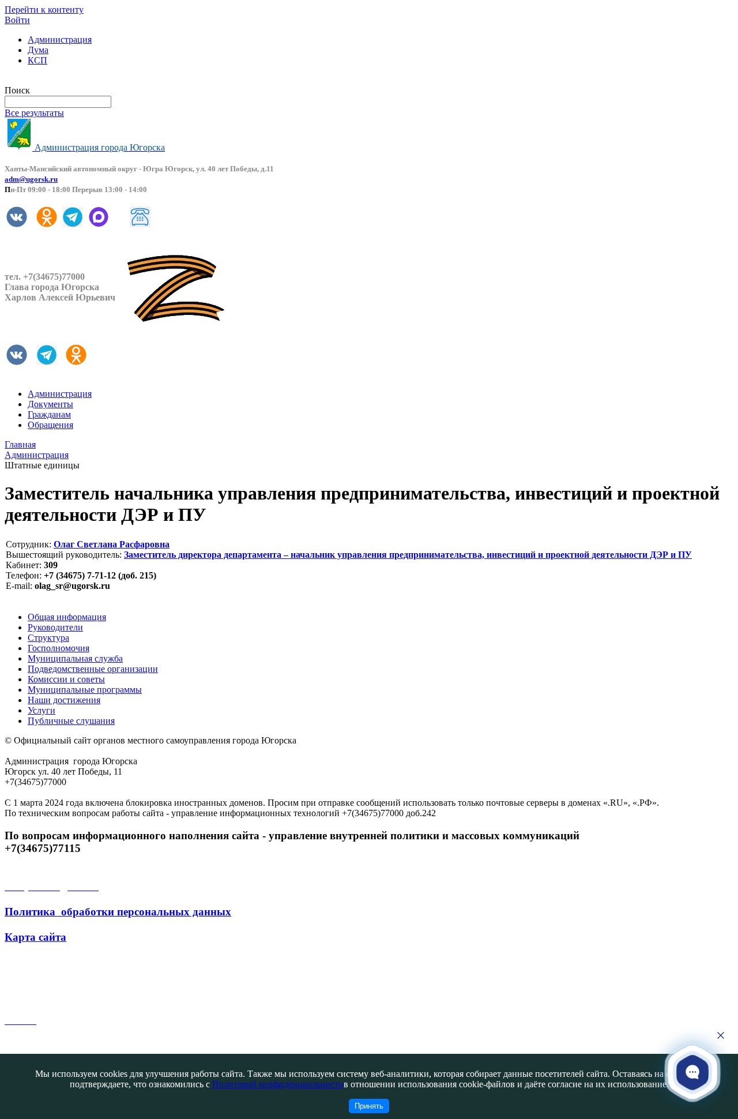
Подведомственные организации (93, 669)
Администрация (60, 39)
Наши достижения (64, 700)
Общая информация (67, 617)
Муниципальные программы (85, 689)
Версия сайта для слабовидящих (68, 80)
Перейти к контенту (44, 9)
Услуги (41, 710)
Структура (48, 638)
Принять (369, 1106)
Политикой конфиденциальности (278, 1084)
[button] (692, 1072)
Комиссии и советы (66, 679)
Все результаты (34, 113)
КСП (37, 60)
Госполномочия (58, 648)
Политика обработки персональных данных (118, 912)
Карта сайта (35, 937)
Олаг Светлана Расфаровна (112, 544)
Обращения (50, 425)
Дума (38, 50)
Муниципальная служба (75, 658)
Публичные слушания (71, 721)
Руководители (55, 627)
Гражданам (49, 414)
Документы (50, 404)
